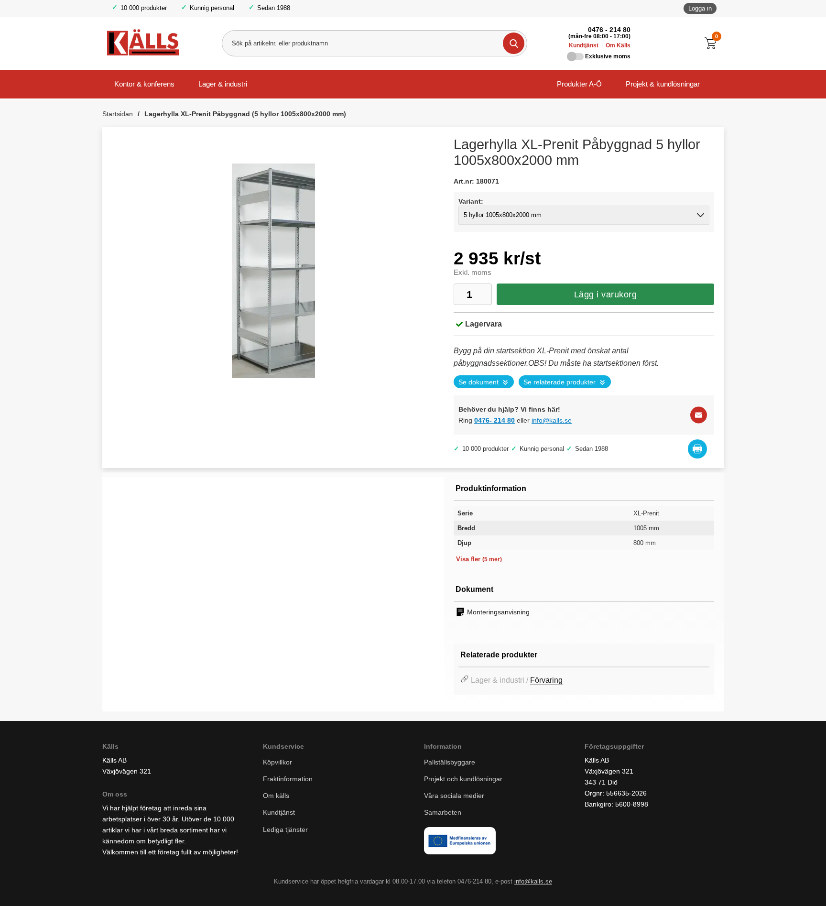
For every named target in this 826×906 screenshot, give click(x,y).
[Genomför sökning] (513, 43)
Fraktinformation (288, 779)
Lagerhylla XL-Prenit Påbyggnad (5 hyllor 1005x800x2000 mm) (245, 114)
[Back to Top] (769, 884)
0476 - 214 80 (609, 29)
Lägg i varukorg (605, 294)
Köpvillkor (277, 762)
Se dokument (478, 382)
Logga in (700, 8)
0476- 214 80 (494, 420)
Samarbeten (443, 813)
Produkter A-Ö (579, 84)
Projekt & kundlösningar (663, 84)
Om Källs (618, 45)
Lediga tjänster (285, 829)
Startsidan (117, 114)
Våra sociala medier (454, 796)
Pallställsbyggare (449, 762)
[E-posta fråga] (698, 415)
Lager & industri (222, 84)
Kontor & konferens (144, 84)
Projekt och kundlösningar (463, 779)
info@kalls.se (552, 420)
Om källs (276, 796)
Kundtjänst (583, 45)
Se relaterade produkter (559, 382)
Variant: (470, 201)
